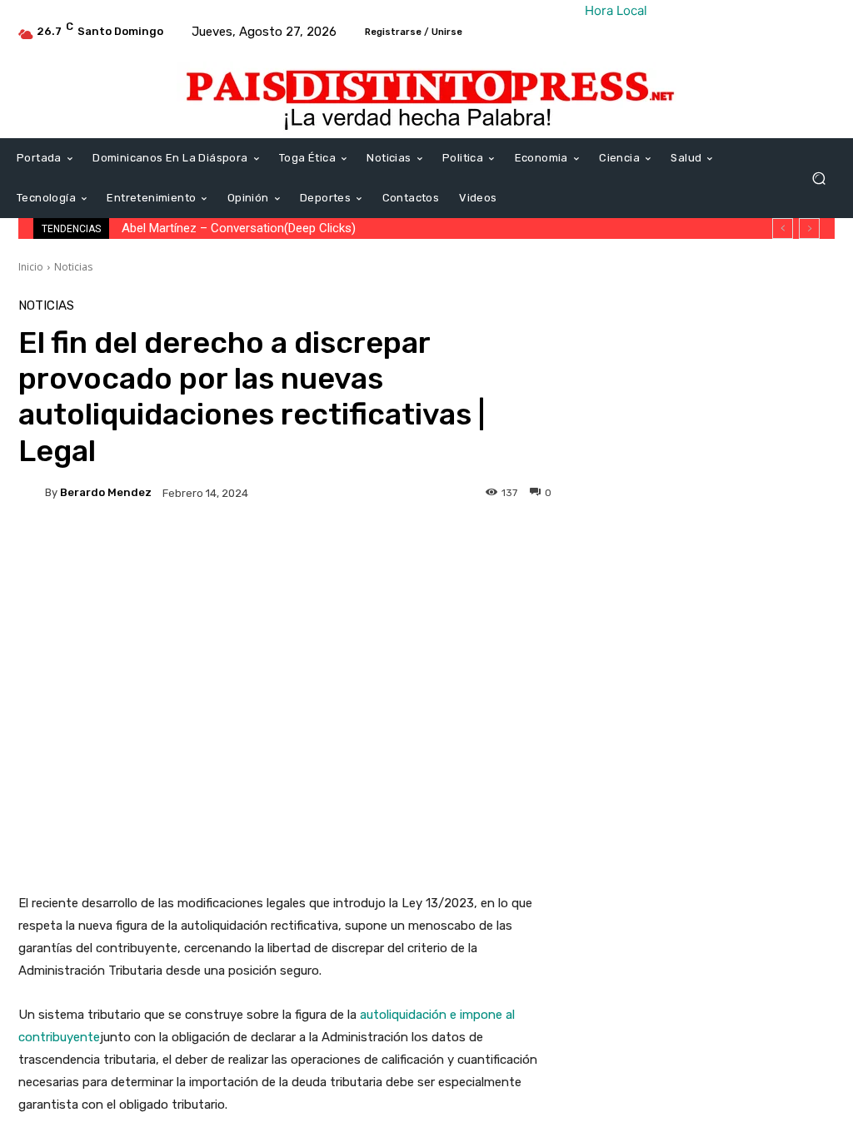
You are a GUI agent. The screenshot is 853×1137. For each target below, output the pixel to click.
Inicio (30, 267)
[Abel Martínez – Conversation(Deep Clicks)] (622, 435)
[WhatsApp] (819, 316)
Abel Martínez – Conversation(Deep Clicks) (239, 228)
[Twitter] (743, 316)
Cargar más (703, 888)
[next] (809, 228)
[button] (818, 178)
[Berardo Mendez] (31, 493)
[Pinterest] (781, 316)
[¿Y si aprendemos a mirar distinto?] (622, 725)
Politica (692, 410)
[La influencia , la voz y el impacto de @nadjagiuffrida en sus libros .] (622, 817)
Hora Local (616, 10)
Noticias (73, 267)
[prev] (782, 228)
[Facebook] (704, 316)
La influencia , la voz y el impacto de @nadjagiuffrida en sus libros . (744, 826)
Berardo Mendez (106, 492)
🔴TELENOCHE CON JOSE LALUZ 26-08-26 (749, 643)
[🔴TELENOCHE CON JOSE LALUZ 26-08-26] (622, 634)
